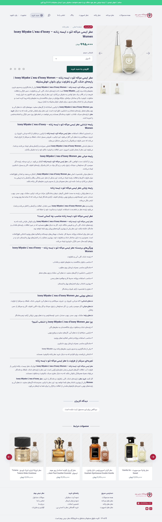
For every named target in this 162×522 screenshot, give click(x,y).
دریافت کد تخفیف (81, 277)
